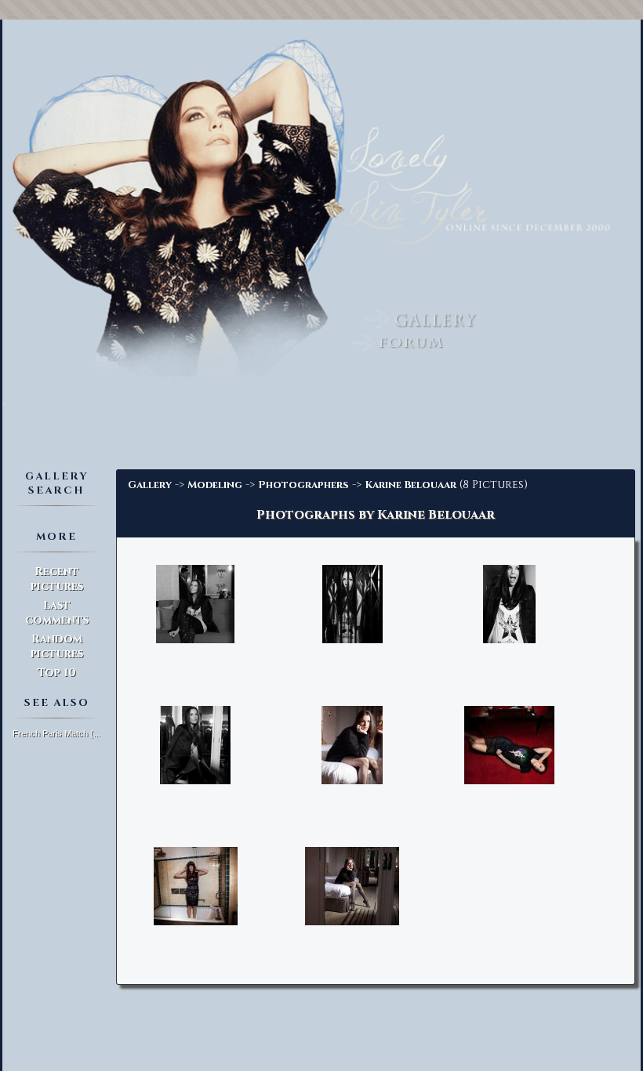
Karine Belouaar (410, 485)
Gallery (150, 485)
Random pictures (57, 646)
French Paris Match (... (56, 733)
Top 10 (57, 672)
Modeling (214, 485)
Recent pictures (57, 579)
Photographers (303, 485)
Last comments (57, 613)
